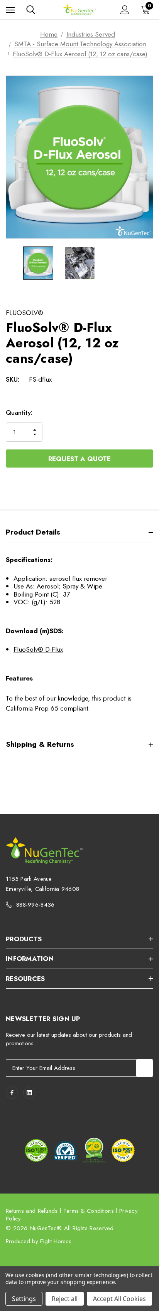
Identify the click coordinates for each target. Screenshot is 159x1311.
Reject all (65, 1298)
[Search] (30, 9)
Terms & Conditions (88, 1211)
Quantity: (19, 412)
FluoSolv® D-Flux (38, 649)
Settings (24, 1298)
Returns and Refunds (32, 1211)
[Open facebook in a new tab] (12, 1092)
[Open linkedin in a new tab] (29, 1092)
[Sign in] (124, 9)
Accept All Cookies (119, 1298)
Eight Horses (55, 1241)
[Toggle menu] (10, 9)
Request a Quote (79, 458)
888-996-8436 (35, 904)
